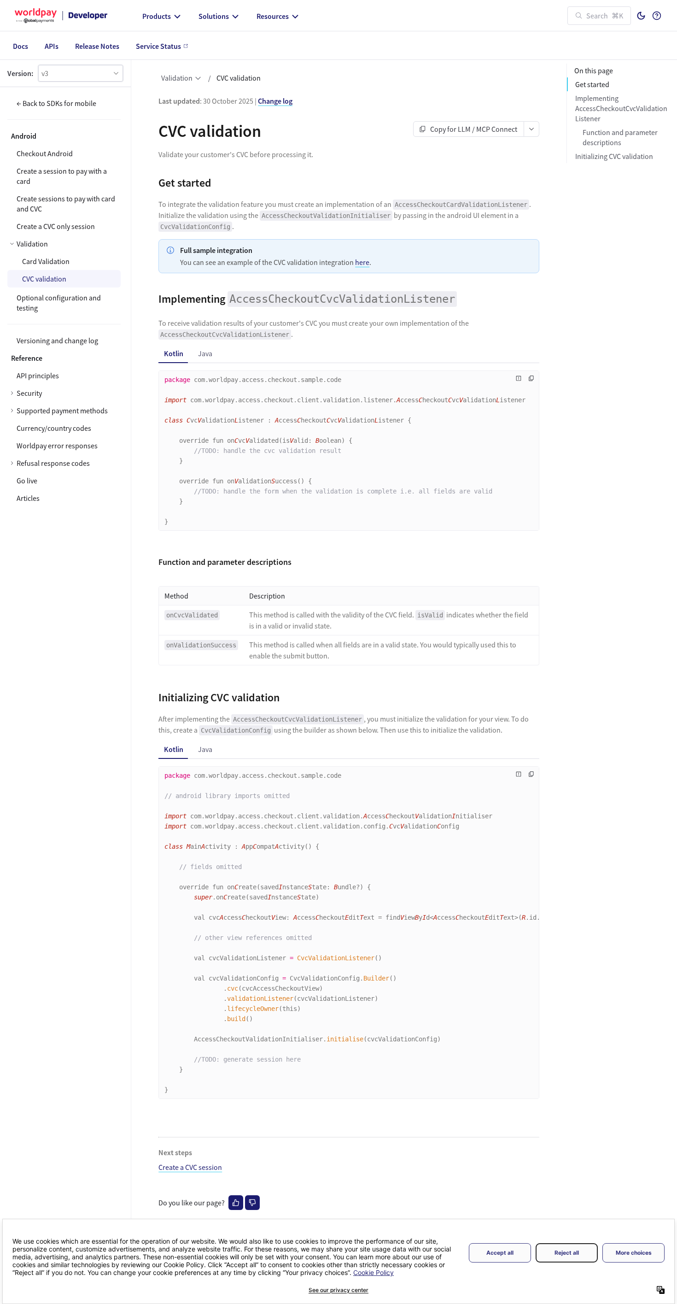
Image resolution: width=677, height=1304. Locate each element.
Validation (177, 77)
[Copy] (531, 378)
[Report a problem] (518, 378)
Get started (592, 84)
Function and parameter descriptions (620, 137)
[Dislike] (252, 1202)
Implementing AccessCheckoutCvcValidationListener (621, 108)
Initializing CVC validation (614, 156)
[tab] (173, 353)
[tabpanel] (348, 453)
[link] (64, 393)
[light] (641, 15)
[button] (80, 73)
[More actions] (531, 129)
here (362, 262)
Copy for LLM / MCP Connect (473, 129)
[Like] (235, 1202)
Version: (20, 73)
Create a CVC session (190, 1167)
